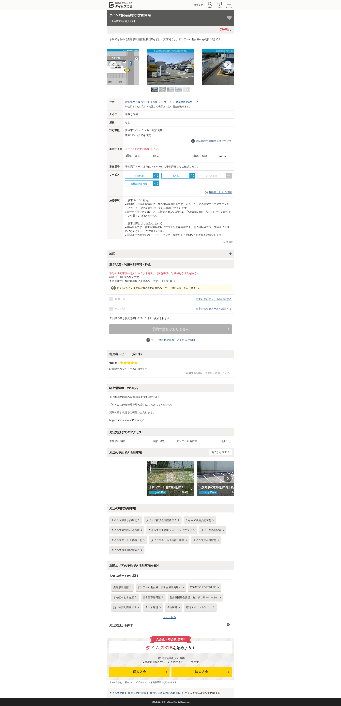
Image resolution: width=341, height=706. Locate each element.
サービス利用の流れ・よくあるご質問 (173, 340)
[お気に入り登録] (229, 17)
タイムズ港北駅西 (211, 530)
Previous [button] (113, 64)
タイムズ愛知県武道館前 (125, 530)
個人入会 (139, 672)
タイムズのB (116, 693)
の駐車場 (137, 693)
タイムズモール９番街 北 (126, 540)
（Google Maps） (160, 101)
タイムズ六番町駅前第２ (125, 550)
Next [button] (228, 64)
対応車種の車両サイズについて (214, 140)
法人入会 (201, 672)
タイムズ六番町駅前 (204, 540)
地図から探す (219, 452)
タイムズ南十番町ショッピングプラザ (170, 530)
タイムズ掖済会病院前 (198, 520)
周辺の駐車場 (165, 693)
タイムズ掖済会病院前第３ (161, 520)
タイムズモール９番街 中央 (167, 540)
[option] (170, 65)
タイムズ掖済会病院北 (124, 520)
